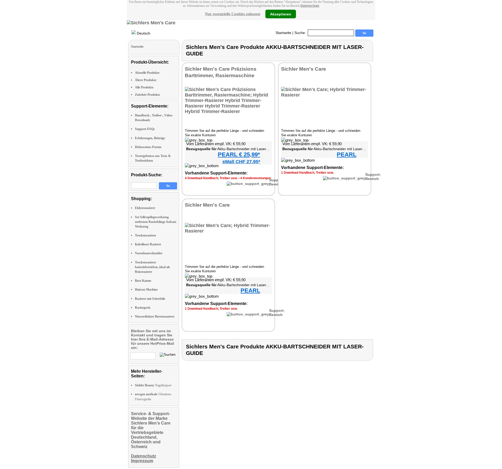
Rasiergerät (142, 307)
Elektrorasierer (145, 208)
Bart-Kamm (143, 280)
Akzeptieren (280, 14)
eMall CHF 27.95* (241, 161)
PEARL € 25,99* (239, 154)
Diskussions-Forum (148, 147)
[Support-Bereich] (248, 184)
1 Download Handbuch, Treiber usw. (307, 172)
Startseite (283, 33)
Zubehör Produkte (147, 95)
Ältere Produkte (145, 80)
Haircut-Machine (146, 289)
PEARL (346, 154)
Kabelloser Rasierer (148, 244)
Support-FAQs (145, 129)
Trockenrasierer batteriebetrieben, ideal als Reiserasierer (152, 267)
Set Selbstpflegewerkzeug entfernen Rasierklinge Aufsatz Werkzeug (155, 221)
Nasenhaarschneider (148, 253)
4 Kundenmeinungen (255, 178)
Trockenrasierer (145, 235)
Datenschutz (309, 6)
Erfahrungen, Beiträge (150, 138)
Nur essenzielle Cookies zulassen (232, 14)
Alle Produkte (144, 87)
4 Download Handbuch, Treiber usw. (211, 178)
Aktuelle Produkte (147, 73)
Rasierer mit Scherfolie (150, 299)
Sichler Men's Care (303, 69)
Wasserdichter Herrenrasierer (154, 316)
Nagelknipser (153, 385)
